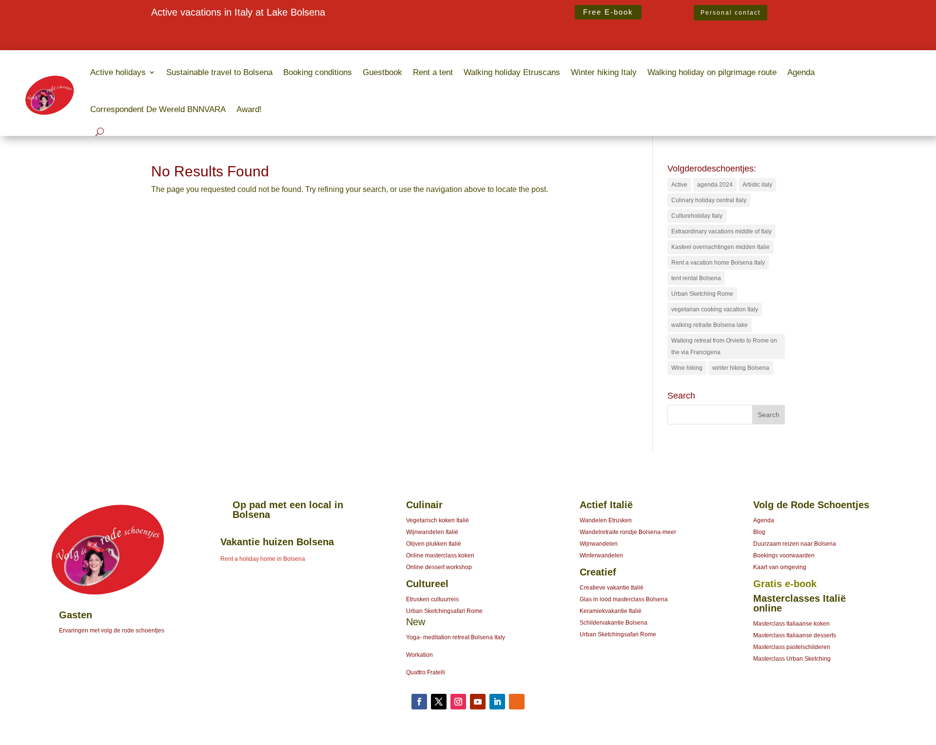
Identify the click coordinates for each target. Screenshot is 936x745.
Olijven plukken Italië (433, 543)
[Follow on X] (439, 701)
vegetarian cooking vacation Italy (714, 309)
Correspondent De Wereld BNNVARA (158, 109)
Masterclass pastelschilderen (791, 647)
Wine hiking (686, 367)
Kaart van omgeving (779, 567)
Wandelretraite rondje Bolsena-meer (628, 532)
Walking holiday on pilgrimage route (712, 72)
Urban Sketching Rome (702, 293)
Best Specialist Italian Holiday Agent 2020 (223, 43)
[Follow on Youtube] (478, 701)
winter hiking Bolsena (740, 367)
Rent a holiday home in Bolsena (262, 558)
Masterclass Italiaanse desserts (794, 635)
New (415, 621)
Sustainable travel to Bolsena (219, 72)
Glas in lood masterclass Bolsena (624, 599)
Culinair (424, 504)
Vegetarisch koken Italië (437, 520)
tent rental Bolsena (696, 278)
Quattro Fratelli (425, 672)
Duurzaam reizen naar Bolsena (794, 543)
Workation (419, 654)
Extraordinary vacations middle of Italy (721, 231)
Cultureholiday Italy (696, 215)
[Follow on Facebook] (419, 701)
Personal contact (730, 12)
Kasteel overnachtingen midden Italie (720, 247)
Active (679, 184)
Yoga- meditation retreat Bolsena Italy (455, 637)
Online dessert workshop (439, 567)
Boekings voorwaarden (784, 555)
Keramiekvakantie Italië (611, 611)
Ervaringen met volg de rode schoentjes (111, 630)
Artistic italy (757, 184)
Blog (759, 532)
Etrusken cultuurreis (432, 599)
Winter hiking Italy (604, 72)
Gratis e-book (785, 583)
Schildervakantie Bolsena (613, 622)
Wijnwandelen (599, 543)
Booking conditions (317, 72)
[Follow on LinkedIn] (497, 701)
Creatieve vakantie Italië (612, 587)
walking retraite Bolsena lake (709, 325)
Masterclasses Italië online (799, 603)
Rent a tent (433, 72)
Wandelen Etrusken (606, 520)
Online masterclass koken (440, 555)
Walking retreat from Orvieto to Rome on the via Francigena (724, 346)
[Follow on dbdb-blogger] (517, 701)
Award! (249, 109)
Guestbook (382, 72)
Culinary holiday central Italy (708, 200)
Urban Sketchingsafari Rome (444, 611)
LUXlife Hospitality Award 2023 (205, 31)
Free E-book (608, 12)
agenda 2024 (715, 184)
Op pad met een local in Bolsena (288, 509)
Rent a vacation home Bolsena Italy (718, 262)
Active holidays (118, 72)
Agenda (801, 72)
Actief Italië (606, 504)
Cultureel (427, 583)
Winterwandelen (601, 555)
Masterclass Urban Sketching (792, 658)
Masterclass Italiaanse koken (791, 623)
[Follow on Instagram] (458, 701)
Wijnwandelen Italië (432, 532)
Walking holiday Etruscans (512, 72)
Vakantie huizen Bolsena (277, 541)
